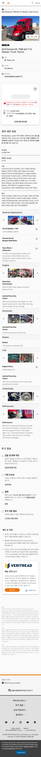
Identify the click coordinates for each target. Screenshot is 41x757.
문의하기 (30, 690)
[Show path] (9, 9)
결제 (6, 504)
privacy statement (9, 748)
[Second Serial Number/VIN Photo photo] (37, 239)
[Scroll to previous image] (3, 220)
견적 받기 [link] (12, 590)
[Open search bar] (32, 3)
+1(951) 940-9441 (11, 518)
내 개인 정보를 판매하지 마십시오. (13, 730)
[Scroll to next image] (37, 220)
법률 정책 (25, 728)
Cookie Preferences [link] (30, 730)
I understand (21, 752)
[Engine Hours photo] (37, 367)
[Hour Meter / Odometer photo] (37, 249)
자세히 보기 (32, 590)
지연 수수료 (30, 497)
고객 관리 (15, 104)
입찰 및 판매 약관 (10, 467)
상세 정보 (8, 484)
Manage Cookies (28, 746)
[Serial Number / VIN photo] (37, 229)
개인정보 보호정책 (15, 728)
